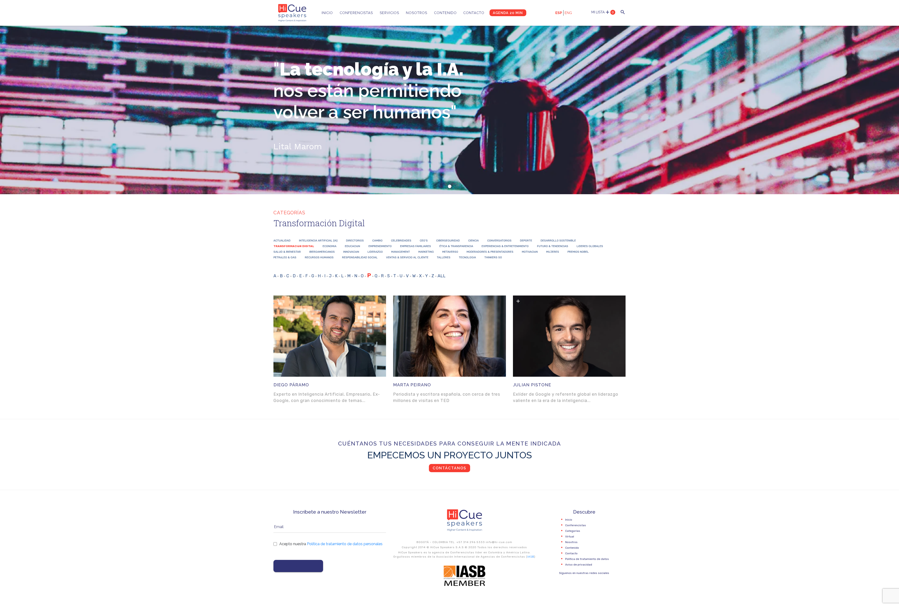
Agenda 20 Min (508, 13)
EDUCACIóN (352, 246)
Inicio (327, 13)
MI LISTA (602, 12)
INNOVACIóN (351, 251)
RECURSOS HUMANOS (319, 257)
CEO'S (424, 240)
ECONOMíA (329, 246)
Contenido (445, 13)
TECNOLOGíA (467, 257)
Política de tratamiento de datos (587, 559)
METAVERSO (450, 251)
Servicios (389, 13)
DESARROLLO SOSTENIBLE (558, 240)
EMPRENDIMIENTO (380, 246)
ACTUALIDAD (282, 240)
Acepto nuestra (331, 544)
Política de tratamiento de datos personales (345, 544)
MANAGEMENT (400, 251)
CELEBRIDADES (401, 240)
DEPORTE (526, 240)
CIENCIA (473, 240)
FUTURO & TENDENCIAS (552, 246)
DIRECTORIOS (355, 240)
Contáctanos (449, 468)
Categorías (572, 531)
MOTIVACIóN (530, 251)
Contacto (473, 13)
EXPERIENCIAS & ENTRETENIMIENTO (505, 246)
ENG (568, 13)
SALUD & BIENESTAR (287, 251)
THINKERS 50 (493, 257)
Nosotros (416, 13)
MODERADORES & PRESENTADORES (490, 251)
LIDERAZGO (375, 251)
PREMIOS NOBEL (578, 251)
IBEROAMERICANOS (322, 251)
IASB (530, 556)
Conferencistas (356, 13)
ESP (558, 13)
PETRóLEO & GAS (284, 257)
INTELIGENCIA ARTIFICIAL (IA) (318, 240)
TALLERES (443, 257)
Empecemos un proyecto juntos (449, 454)
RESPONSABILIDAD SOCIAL (360, 257)
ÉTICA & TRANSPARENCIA (456, 246)
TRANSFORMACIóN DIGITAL (293, 246)
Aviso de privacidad (578, 564)
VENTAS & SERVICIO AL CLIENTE (407, 257)
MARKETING (426, 251)
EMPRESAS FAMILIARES (415, 246)
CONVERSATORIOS (499, 240)
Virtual (569, 536)
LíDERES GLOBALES (590, 246)
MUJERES (552, 251)
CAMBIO (377, 240)
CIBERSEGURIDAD (448, 240)
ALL (442, 275)
